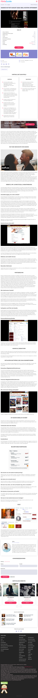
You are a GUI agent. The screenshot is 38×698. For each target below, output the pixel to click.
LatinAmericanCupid (22, 659)
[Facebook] (2, 64)
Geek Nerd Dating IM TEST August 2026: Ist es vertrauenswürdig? (28, 616)
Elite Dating (30, 642)
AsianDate (21, 657)
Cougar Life (30, 654)
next (21, 606)
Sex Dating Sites (31, 637)
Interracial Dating (22, 639)
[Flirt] (26, 55)
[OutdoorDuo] (3, 623)
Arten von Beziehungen (5, 66)
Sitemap (2, 650)
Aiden (13, 541)
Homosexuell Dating (31, 640)
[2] (5, 561)
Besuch (19, 47)
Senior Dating (21, 649)
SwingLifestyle (21, 652)
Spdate (29, 655)
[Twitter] (6, 64)
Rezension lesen (11, 600)
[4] (8, 561)
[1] (4, 561)
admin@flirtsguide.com (28, 666)
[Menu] (36, 1)
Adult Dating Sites (31, 645)
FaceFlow (29, 657)
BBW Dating (21, 644)
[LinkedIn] (4, 64)
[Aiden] (6, 547)
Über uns (2, 640)
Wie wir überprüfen (4, 644)
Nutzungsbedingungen (5, 649)
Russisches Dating (31, 639)
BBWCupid (30, 659)
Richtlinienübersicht (4, 647)
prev (17, 606)
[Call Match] (21, 619)
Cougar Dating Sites (22, 645)
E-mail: (20, 563)
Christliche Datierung (22, 640)
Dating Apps (21, 637)
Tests (2, 639)
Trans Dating (30, 644)
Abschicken (5, 576)
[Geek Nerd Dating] (21, 615)
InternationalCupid (22, 660)
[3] (7, 561)
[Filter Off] (3, 615)
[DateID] (3, 619)
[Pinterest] (8, 64)
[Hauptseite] (6, 1)
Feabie (29, 652)
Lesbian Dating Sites (22, 647)
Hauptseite (3, 637)
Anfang (30, 124)
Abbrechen (12, 576)
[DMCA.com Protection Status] (4, 683)
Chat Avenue (21, 650)
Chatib (20, 654)
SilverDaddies (30, 649)
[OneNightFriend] (19, 55)
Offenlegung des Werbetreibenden (7, 645)
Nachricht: (3, 568)
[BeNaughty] (12, 55)
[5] (9, 561)
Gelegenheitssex (4, 69)
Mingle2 (29, 650)
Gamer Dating (30, 647)
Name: (2, 563)
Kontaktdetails (3, 642)
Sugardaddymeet (22, 655)
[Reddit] (16, 631)
